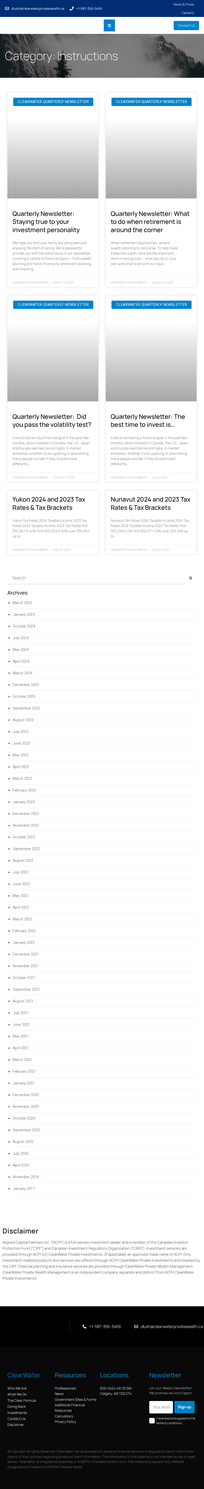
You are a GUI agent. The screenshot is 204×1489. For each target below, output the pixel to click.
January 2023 (24, 802)
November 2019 (26, 1177)
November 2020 (26, 1106)
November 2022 (26, 825)
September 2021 (26, 989)
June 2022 (21, 884)
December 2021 (26, 954)
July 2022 (20, 872)
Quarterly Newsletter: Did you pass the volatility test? (52, 420)
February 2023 (24, 790)
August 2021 (23, 1001)
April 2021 (21, 1048)
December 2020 (26, 1095)
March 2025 (22, 603)
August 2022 (23, 860)
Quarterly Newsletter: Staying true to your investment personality (46, 221)
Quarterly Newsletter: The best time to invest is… (148, 420)
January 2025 (24, 614)
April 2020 (21, 1165)
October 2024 (24, 626)
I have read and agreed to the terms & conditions (175, 1420)
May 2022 (20, 895)
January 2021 (24, 1083)
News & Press (183, 4)
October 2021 (24, 977)
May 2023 (20, 755)
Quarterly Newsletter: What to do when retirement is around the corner (150, 221)
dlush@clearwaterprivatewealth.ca (37, 8)
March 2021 (22, 1059)
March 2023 (22, 778)
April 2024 (21, 661)
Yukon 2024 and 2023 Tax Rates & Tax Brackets (48, 503)
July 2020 (20, 1153)
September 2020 (26, 1130)
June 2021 (21, 1024)
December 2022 (26, 813)
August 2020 (23, 1141)
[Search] (191, 578)
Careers (188, 12)
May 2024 (20, 649)
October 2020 (24, 1118)
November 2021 (26, 966)
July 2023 (20, 731)
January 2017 (24, 1188)
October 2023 (24, 696)
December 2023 (26, 685)
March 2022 (22, 919)
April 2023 (21, 767)
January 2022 (24, 942)
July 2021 (20, 1013)
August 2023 (23, 720)
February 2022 (24, 931)
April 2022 (21, 907)
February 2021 (24, 1071)
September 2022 (26, 849)
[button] (109, 25)
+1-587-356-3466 (89, 8)
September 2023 (26, 708)
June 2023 (21, 743)
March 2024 (22, 673)
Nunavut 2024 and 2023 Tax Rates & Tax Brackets (150, 503)
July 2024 (20, 638)
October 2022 (24, 837)
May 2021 (20, 1036)
